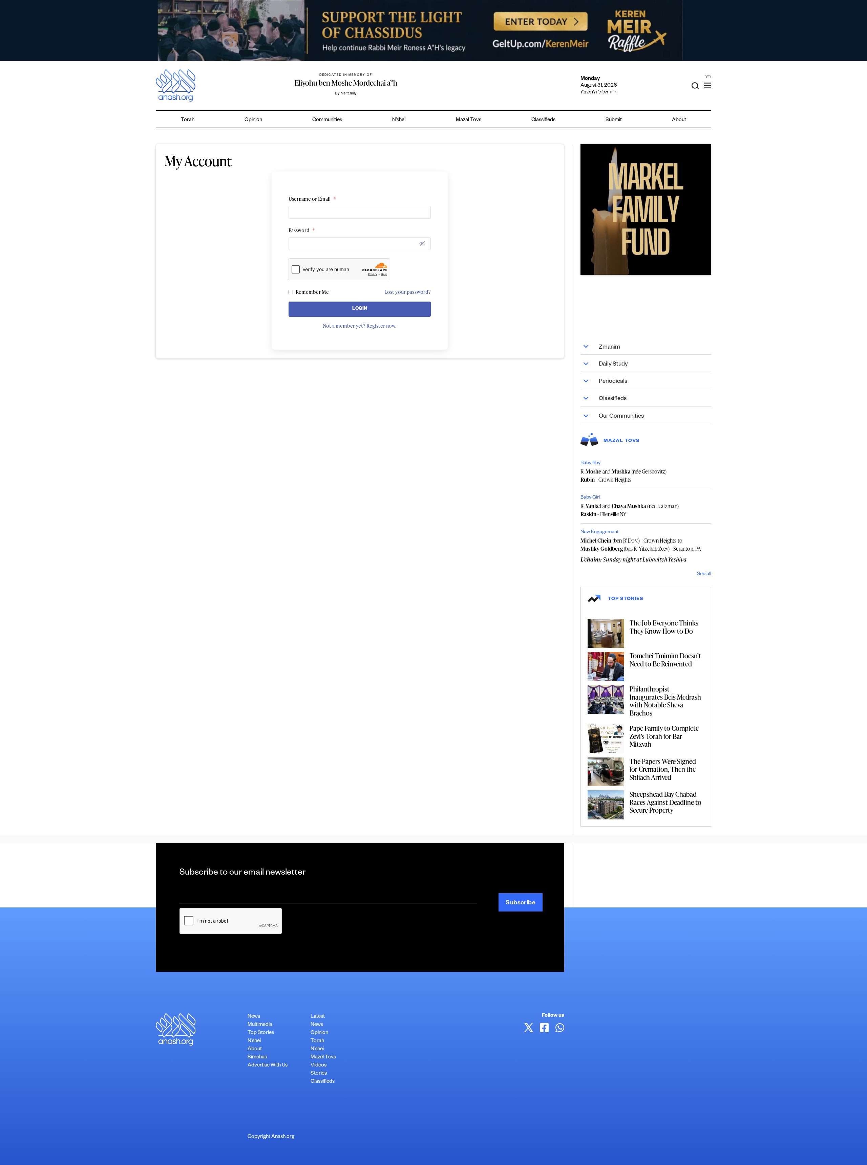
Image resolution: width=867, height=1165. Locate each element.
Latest (318, 1017)
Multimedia (260, 1025)
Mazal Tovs (468, 120)
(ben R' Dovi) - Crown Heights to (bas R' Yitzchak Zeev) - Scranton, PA (640, 544)
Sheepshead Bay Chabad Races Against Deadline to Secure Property (665, 802)
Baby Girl (590, 498)
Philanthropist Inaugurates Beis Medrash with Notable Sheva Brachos (665, 701)
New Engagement (599, 532)
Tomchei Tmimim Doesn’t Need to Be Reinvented (665, 659)
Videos (318, 1066)
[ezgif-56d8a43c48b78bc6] (645, 209)
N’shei (398, 120)
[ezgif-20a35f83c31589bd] (433, 30)
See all (704, 574)
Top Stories (261, 1033)
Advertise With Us (268, 1066)
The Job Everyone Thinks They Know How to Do (664, 627)
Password (302, 230)
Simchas (257, 1057)
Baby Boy (590, 463)
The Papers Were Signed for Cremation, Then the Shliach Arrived (663, 769)
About (679, 120)
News (254, 1017)
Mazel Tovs (323, 1057)
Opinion (253, 120)
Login (359, 309)
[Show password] (422, 243)
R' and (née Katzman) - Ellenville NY (629, 510)
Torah (187, 120)
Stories (319, 1074)
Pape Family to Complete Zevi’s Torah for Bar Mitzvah (664, 736)
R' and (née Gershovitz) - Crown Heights (623, 475)
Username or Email (312, 199)
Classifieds (543, 120)
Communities (327, 120)
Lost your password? (407, 292)
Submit (614, 120)
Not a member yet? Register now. (360, 326)
